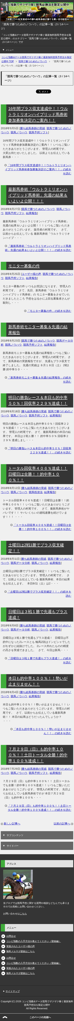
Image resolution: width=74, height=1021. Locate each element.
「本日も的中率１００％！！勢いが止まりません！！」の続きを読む (42, 731)
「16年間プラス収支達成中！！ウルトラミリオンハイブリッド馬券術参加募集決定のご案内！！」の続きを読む (38, 169)
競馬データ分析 (20, 562)
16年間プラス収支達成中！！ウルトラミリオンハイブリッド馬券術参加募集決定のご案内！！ (38, 114)
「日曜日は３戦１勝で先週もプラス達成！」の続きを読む (39, 660)
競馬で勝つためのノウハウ (38, 209)
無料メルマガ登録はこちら (20, 951)
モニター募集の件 (24, 266)
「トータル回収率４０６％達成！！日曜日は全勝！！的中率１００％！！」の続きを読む (42, 527)
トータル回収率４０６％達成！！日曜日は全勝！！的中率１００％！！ (37, 474)
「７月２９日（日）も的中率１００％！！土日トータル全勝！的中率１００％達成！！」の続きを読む (39, 807)
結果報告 (31, 213)
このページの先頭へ (40, 1017)
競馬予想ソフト (38, 132)
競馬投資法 (36, 492)
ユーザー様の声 (31, 273)
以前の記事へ (62, 823)
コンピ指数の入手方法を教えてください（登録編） (33, 941)
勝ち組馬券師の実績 (32, 128)
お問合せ (11, 936)
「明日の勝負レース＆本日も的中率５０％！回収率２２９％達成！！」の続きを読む (39, 450)
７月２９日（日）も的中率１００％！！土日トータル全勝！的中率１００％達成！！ (37, 755)
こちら (23, 913)
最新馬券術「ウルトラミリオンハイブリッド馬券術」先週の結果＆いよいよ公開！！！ (37, 195)
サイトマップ (13, 991)
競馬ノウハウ (19, 132)
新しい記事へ (12, 823)
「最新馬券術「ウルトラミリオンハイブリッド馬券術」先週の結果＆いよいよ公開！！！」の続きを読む (38, 248)
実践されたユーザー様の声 (20, 946)
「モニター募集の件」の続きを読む (49, 310)
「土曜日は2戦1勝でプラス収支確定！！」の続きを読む (39, 593)
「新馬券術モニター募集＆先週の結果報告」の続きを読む (39, 379)
